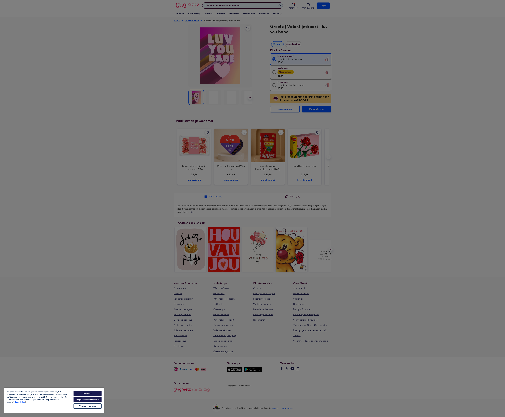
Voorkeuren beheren (87, 406)
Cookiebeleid (20, 402)
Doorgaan (88, 393)
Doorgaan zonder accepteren (87, 400)
